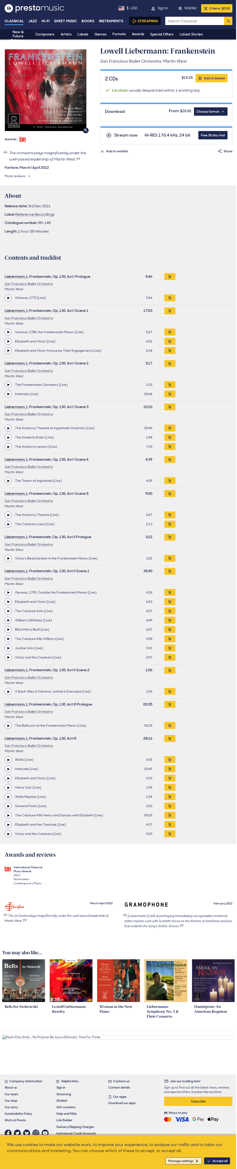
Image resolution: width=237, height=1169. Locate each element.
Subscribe (198, 1101)
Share (228, 151)
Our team (11, 1094)
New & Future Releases (18, 36)
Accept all (220, 1161)
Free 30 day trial (213, 135)
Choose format (207, 111)
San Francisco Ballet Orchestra (29, 284)
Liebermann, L (16, 276)
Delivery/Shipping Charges (75, 1127)
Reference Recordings (35, 214)
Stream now (126, 135)
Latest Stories (191, 34)
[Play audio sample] (8, 297)
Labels (83, 34)
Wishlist (190, 8)
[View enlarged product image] (46, 90)
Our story (11, 1107)
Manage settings (180, 1161)
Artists (66, 34)
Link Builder (64, 1120)
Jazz (32, 21)
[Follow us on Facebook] (9, 1133)
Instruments (111, 21)
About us (11, 1087)
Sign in (163, 8)
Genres (100, 34)
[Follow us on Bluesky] (27, 1133)
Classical (14, 21)
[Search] (228, 21)
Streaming (148, 21)
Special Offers (161, 34)
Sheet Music (65, 21)
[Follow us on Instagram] (37, 1133)
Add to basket (214, 78)
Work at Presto (15, 1120)
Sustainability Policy (18, 1114)
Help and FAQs (66, 1114)
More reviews (15, 176)
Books (88, 21)
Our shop (11, 1101)
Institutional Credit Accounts (76, 1133)
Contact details (119, 1087)
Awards (138, 34)
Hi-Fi (46, 21)
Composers (45, 34)
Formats (119, 34)
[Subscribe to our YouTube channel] (46, 1133)
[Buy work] (169, 276)
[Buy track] (169, 297)
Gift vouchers (65, 1107)
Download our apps (122, 1103)
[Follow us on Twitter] (18, 1133)
